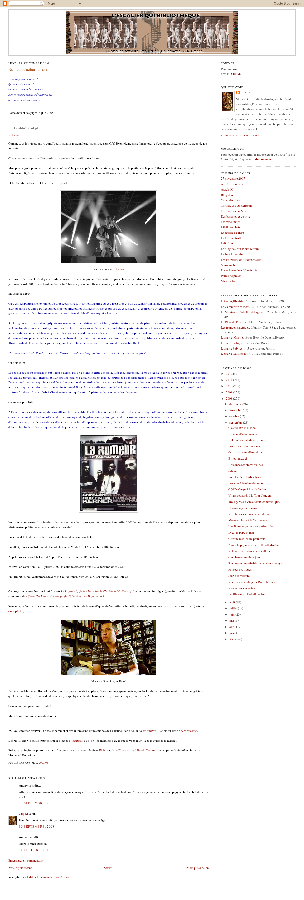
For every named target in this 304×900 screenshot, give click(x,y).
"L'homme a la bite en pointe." (247, 440)
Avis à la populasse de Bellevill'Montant (254, 545)
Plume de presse (231, 276)
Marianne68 (229, 265)
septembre (236, 422)
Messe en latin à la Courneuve (247, 520)
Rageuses (77, 740)
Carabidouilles (230, 200)
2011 (229, 380)
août (232, 602)
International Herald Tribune (138, 750)
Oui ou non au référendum (245, 452)
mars (232, 633)
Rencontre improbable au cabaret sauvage (255, 563)
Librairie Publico (232, 348)
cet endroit (149, 730)
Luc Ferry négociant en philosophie (251, 526)
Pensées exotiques (240, 569)
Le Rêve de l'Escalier (234, 322)
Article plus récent (20, 868)
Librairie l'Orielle (232, 337)
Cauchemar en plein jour (244, 557)
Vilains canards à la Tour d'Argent (250, 495)
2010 (229, 386)
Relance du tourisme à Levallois (249, 551)
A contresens (189, 730)
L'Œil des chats (230, 227)
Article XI (227, 189)
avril (232, 627)
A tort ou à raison (232, 184)
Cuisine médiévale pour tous (246, 538)
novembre (236, 410)
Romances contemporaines (245, 464)
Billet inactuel (237, 458)
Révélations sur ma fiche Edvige (249, 514)
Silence (233, 471)
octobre (234, 416)
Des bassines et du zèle (235, 216)
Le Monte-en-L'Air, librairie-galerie (243, 312)
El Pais (103, 750)
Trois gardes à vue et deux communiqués (254, 501)
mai (232, 620)
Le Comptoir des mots (235, 306)
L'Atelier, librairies (233, 301)
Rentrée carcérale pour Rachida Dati (251, 582)
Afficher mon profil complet (243, 135)
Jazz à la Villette (239, 576)
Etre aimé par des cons (242, 508)
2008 (229, 398)
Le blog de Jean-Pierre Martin (240, 249)
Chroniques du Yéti (233, 211)
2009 (229, 392)
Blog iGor (227, 195)
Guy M (235, 73)
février (233, 639)
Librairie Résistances (234, 353)
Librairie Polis (230, 343)
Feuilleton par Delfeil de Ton (247, 594)
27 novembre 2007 (233, 178)
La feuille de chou (232, 232)
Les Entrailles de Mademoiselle (241, 259)
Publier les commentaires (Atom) (48, 877)
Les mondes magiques (235, 327)
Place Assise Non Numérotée (239, 270)
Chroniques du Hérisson (236, 205)
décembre (235, 404)
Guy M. (24, 813)
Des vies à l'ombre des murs (245, 483)
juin (232, 614)
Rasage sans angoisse (242, 588)
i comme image (230, 221)
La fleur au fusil (231, 238)
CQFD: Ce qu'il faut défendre (247, 489)
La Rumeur (14, 135)
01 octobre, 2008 (35, 850)
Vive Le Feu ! (229, 281)
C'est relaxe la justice (242, 427)
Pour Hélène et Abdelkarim (245, 477)
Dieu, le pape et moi (241, 532)
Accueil (108, 868)
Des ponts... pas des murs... (245, 446)
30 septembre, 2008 (37, 803)
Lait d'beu (227, 243)
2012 (229, 374)
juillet (233, 608)
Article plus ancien (197, 868)
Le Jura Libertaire (232, 254)
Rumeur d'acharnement (28, 69)
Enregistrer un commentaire (26, 860)
